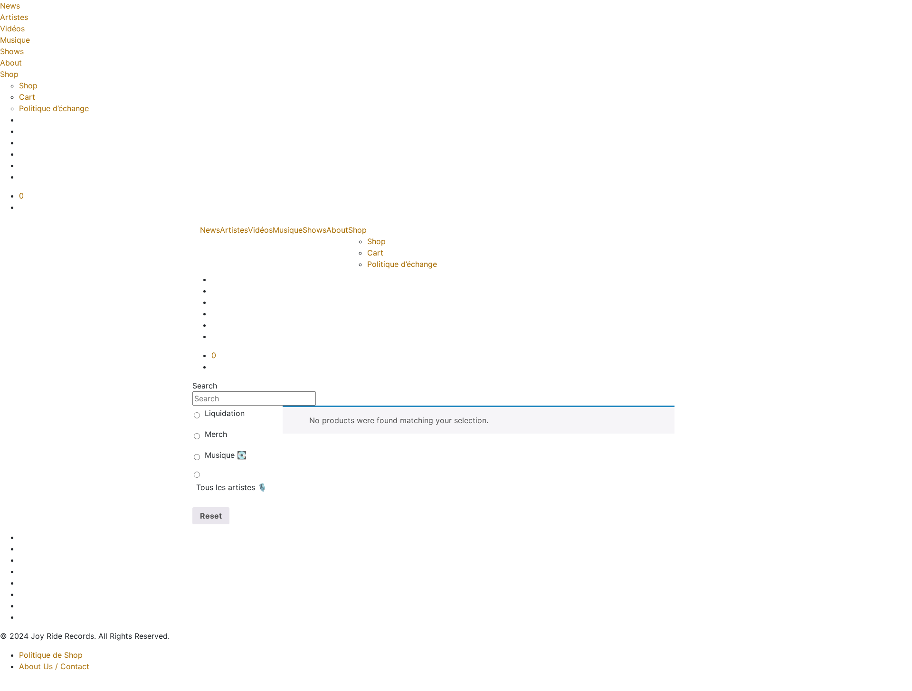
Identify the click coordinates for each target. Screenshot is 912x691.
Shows (12, 51)
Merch (216, 434)
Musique (15, 40)
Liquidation (225, 413)
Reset (211, 516)
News (10, 5)
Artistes (14, 17)
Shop (9, 74)
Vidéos (12, 28)
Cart (27, 97)
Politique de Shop (51, 655)
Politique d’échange (54, 108)
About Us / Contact (54, 666)
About (11, 62)
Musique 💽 (226, 455)
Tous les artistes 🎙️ (231, 487)
